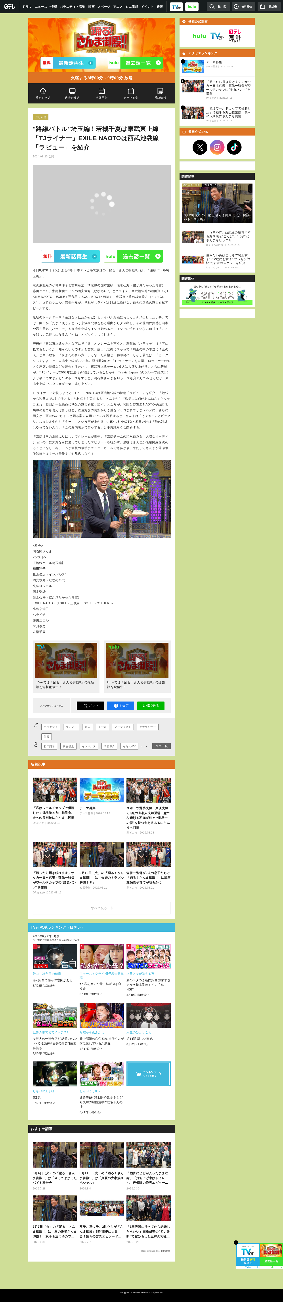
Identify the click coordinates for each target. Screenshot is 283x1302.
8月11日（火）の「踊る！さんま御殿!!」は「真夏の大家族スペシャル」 (102, 1178)
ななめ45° (129, 746)
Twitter (200, 147)
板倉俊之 (68, 746)
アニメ (118, 6)
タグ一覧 (161, 746)
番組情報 (160, 97)
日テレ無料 (234, 36)
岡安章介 (109, 746)
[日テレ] (10, 6)
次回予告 (102, 97)
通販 (160, 6)
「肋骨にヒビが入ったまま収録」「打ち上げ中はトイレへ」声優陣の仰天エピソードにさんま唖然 (147, 1178)
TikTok (234, 147)
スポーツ (104, 6)
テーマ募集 (131, 97)
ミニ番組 (132, 6)
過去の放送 (72, 97)
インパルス (89, 746)
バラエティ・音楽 (73, 6)
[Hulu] (135, 63)
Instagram (217, 147)
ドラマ (27, 6)
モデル (102, 726)
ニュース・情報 (46, 6)
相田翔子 (49, 746)
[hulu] (192, 6)
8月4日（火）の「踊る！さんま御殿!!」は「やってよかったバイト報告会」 (55, 1178)
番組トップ (43, 97)
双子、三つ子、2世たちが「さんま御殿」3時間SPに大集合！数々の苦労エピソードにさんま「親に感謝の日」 (101, 1232)
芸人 (87, 726)
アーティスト (123, 726)
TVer (70, 256)
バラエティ (51, 726)
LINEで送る (151, 705)
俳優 (46, 736)
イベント (147, 6)
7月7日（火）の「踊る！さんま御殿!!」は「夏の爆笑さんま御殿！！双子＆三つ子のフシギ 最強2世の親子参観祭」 (55, 1232)
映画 (91, 6)
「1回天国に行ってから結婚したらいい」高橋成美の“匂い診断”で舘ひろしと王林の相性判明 (148, 1232)
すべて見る (100, 908)
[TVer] (176, 6)
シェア (124, 705)
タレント (71, 726)
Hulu (133, 256)
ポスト (94, 705)
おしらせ (40, 117)
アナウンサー (147, 726)
